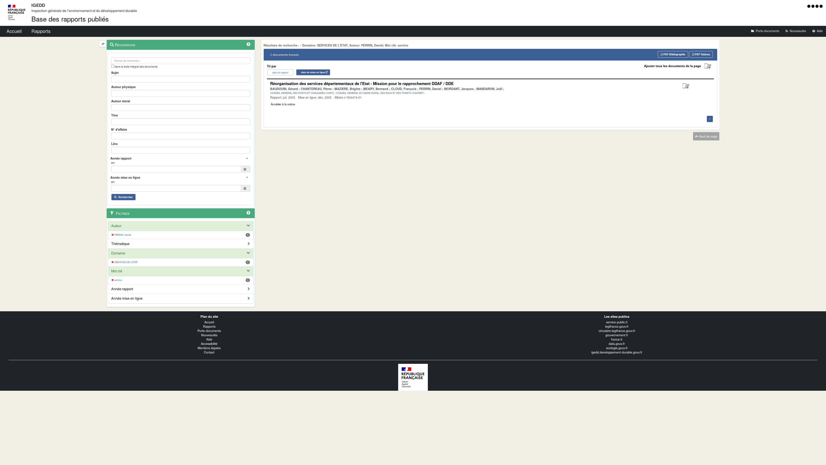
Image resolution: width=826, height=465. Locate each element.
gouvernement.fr (617, 335)
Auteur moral (120, 101)
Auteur (116, 225)
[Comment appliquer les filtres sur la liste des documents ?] (248, 213)
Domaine (118, 253)
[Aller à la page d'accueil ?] (821, 6)
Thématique (120, 243)
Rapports (209, 326)
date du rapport (280, 72)
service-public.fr (617, 322)
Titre (114, 115)
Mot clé (116, 271)
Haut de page (707, 136)
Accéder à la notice (283, 104)
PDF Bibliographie (674, 54)
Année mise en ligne (127, 298)
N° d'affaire (119, 129)
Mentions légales (209, 348)
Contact (209, 352)
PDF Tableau (702, 54)
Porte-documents (209, 331)
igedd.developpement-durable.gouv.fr (616, 352)
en (113, 162)
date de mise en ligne (313, 72)
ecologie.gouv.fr (617, 348)
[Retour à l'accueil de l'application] (413, 377)
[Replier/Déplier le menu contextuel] (103, 43)
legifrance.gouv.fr (617, 326)
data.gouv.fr (617, 343)
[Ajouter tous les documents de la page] (708, 66)
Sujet (115, 72)
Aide (209, 339)
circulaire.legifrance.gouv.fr (617, 331)
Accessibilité (209, 343)
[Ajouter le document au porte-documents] (686, 86)
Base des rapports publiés (70, 18)
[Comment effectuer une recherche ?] (248, 44)
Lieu (114, 143)
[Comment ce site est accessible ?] (809, 6)
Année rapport (122, 289)
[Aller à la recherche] (817, 6)
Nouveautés (209, 335)
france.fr (617, 339)
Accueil (209, 322)
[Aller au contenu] (813, 6)
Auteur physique (123, 87)
